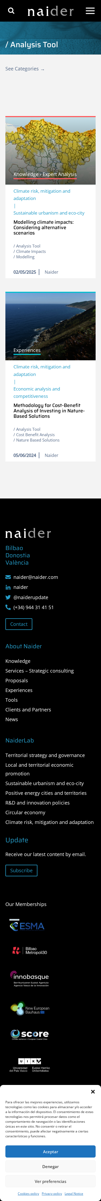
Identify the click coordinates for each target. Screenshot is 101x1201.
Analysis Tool (28, 246)
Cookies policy (28, 1193)
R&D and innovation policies (37, 802)
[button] (93, 1091)
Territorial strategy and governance (45, 755)
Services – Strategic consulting (39, 670)
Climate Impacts (31, 251)
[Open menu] (90, 10)
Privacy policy (52, 1193)
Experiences (19, 690)
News (11, 719)
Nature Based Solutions (38, 440)
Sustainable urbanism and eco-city (49, 213)
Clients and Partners (28, 709)
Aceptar (50, 1151)
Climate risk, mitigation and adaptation (41, 194)
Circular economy (25, 812)
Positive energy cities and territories (46, 793)
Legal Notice (74, 1193)
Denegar (50, 1166)
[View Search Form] (11, 10)
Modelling (25, 256)
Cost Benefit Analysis (35, 434)
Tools (11, 700)
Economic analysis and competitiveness (36, 392)
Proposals (16, 680)
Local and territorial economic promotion (39, 769)
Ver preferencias (50, 1181)
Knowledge (17, 661)
